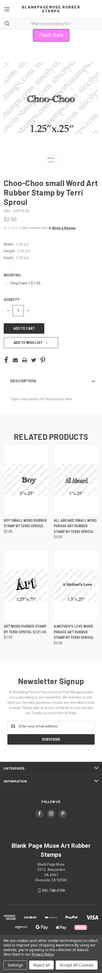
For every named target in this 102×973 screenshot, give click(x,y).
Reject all (41, 965)
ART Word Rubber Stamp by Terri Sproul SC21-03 (25, 629)
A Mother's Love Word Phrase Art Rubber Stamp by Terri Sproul (74, 632)
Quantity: (12, 300)
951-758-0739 (53, 890)
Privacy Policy (42, 954)
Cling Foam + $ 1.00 (25, 283)
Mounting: (13, 275)
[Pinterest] (42, 360)
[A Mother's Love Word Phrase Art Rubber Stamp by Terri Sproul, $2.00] (76, 585)
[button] (62, 228)
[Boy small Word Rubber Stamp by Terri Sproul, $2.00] (26, 479)
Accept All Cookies (77, 965)
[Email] (15, 360)
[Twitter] (33, 360)
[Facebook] (6, 360)
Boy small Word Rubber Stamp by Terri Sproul (25, 523)
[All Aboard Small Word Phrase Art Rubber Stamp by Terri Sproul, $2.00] (76, 479)
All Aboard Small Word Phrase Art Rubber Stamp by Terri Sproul (75, 526)
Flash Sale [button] (51, 35)
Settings (15, 965)
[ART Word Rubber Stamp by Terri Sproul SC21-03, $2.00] (26, 585)
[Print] (24, 360)
